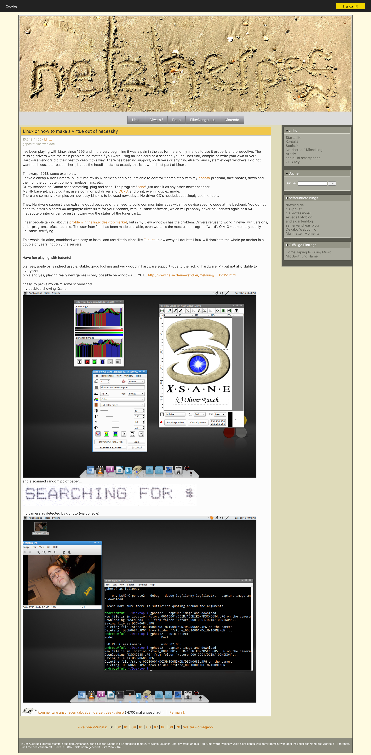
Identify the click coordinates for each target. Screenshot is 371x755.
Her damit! (350, 6)
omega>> (205, 727)
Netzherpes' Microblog (304, 150)
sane (141, 187)
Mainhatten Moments (302, 233)
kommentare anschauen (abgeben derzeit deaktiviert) (81, 712)
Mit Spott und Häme (302, 256)
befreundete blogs (303, 198)
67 (156, 727)
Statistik (292, 146)
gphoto (204, 178)
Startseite (293, 137)
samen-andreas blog (302, 225)
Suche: (294, 173)
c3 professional (298, 213)
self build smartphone (303, 158)
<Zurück (100, 727)
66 (148, 727)
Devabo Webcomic (301, 229)
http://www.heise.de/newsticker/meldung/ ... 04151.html (192, 275)
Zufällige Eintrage (302, 245)
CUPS (123, 191)
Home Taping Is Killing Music (309, 252)
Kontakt (292, 142)
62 (119, 727)
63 (126, 727)
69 (170, 727)
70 (178, 727)
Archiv (291, 154)
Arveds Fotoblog (299, 217)
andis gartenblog (299, 221)
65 (141, 727)
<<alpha (85, 727)
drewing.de (295, 205)
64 (133, 727)
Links (292, 130)
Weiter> (190, 727)
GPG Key (293, 162)
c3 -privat (294, 209)
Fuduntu (150, 240)
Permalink (177, 712)
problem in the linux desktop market (98, 222)
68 (163, 727)
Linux (48, 139)
